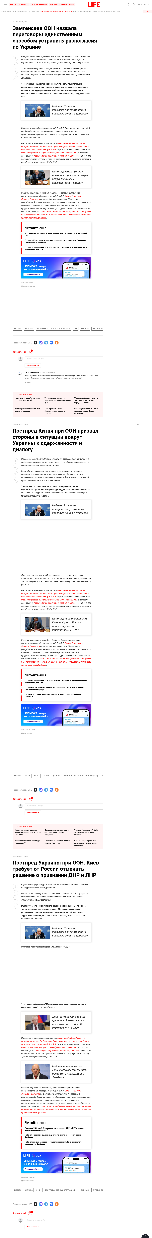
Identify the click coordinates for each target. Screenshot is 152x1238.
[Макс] (41, 342)
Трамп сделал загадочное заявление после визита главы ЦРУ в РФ (58, 400)
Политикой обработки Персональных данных (55, 11)
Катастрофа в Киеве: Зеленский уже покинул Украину (55, 411)
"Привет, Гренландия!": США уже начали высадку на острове (86, 832)
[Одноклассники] (57, 342)
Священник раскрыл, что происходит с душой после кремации (85, 842)
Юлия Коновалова (29, 286)
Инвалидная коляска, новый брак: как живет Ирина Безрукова (86, 411)
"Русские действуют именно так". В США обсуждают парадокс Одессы (86, 400)
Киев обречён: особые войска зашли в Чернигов (27, 409)
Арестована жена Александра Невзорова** (27, 841)
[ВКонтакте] (51, 342)
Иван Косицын (27, 733)
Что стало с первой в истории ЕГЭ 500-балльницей (27, 399)
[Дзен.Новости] (35, 342)
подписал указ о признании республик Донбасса (56, 156)
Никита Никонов (28, 1181)
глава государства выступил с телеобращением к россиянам (49, 153)
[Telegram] (46, 342)
